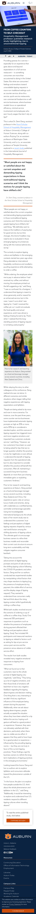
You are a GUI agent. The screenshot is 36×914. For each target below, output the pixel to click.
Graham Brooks (8, 49)
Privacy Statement (15, 904)
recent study (19, 148)
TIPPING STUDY (18, 820)
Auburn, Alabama (10, 843)
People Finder (9, 891)
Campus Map (9, 888)
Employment (9, 868)
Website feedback (10, 849)
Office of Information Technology (16, 865)
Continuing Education (12, 862)
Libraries (7, 872)
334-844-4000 (9, 846)
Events (6, 878)
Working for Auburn (11, 893)
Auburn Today (9, 875)
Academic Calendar (11, 896)
